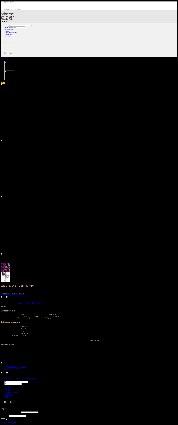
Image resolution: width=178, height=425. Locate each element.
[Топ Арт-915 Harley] (9, 80)
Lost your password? (8, 422)
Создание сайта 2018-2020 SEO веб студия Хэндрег (19, 378)
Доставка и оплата (10, 32)
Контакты (7, 36)
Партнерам (8, 394)
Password (5, 416)
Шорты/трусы (5, 59)
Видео (6, 31)
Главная (7, 27)
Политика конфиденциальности (15, 368)
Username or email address (11, 412)
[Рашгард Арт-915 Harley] (9, 70)
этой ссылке (94, 340)
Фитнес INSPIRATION (24, 303)
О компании (8, 389)
